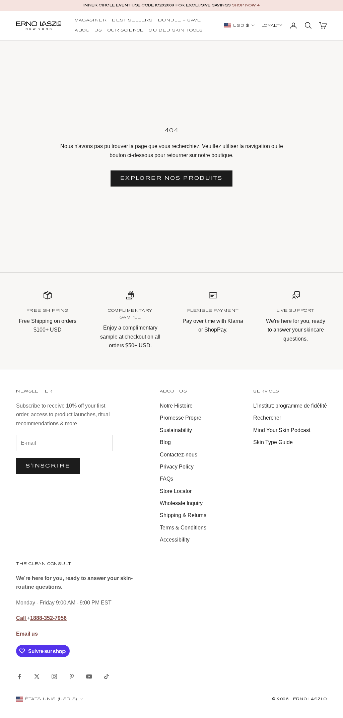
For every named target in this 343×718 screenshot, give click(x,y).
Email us (27, 634)
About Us (88, 30)
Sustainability (176, 430)
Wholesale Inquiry (181, 503)
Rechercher (267, 418)
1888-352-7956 (48, 618)
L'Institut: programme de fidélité (290, 406)
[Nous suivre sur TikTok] (106, 676)
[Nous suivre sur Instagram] (54, 676)
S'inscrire (48, 465)
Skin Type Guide (273, 442)
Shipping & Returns (183, 515)
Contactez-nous (178, 454)
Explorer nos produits (171, 178)
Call (21, 618)
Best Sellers (132, 20)
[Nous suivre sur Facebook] (19, 676)
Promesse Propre (180, 418)
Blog (165, 442)
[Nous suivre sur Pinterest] (71, 676)
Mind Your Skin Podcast (281, 430)
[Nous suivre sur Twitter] (36, 676)
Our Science (126, 30)
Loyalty (272, 26)
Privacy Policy (177, 467)
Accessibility (175, 540)
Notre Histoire (176, 406)
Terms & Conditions (183, 527)
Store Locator (176, 491)
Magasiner (91, 20)
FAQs (166, 479)
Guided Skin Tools (176, 30)
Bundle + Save (179, 20)
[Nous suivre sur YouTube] (89, 676)
